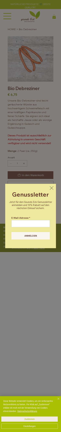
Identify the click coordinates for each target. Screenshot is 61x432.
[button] (51, 188)
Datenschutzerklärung (27, 411)
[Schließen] (56, 401)
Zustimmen (29, 419)
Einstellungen (29, 426)
